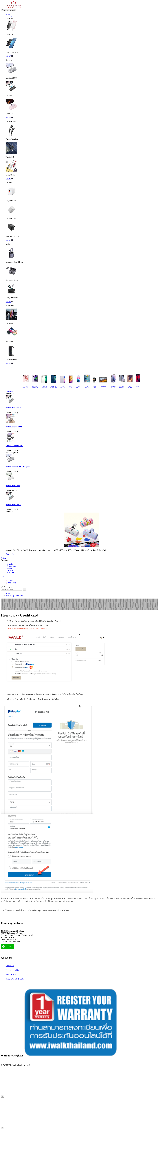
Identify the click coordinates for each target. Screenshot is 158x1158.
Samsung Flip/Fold (121, 386)
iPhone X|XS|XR (71, 386)
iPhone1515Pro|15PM (25, 386)
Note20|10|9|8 (130, 386)
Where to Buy (11, 974)
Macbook (103, 386)
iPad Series (86, 386)
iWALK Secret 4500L (14, 427)
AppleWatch (94, 386)
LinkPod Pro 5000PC (14, 446)
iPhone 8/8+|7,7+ (78, 386)
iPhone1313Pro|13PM (44, 386)
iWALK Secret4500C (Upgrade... (18, 467)
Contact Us (10, 966)
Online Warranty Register (15, 979)
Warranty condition (13, 970)
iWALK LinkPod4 (13, 486)
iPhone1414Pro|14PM (35, 386)
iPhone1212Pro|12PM (53, 386)
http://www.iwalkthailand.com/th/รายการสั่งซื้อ (27, 628)
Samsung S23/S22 (113, 386)
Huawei (138, 386)
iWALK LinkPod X (13, 408)
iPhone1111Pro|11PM (62, 386)
